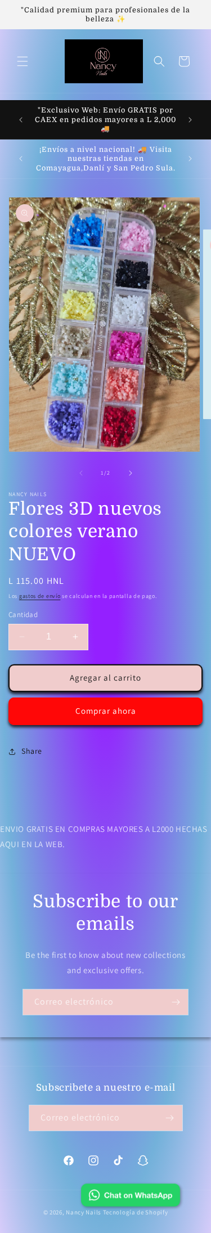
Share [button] (31, 751)
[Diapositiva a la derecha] (130, 473)
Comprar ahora (105, 710)
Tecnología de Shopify (135, 1212)
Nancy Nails (83, 1212)
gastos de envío (40, 596)
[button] (22, 61)
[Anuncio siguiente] (190, 119)
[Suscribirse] (175, 1002)
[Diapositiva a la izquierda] (81, 473)
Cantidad (23, 614)
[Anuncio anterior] (20, 119)
